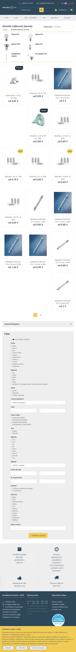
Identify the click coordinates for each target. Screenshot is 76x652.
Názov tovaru (15, 525)
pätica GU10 (15, 44)
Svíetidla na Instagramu (11, 609)
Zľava (13, 388)
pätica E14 (39, 34)
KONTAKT (67, 18)
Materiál (14, 370)
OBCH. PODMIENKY (30, 18)
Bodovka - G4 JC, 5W (38, 93)
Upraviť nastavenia (38, 648)
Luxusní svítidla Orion (60, 607)
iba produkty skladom (22, 339)
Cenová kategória (17, 399)
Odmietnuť (21, 648)
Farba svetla (15, 415)
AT (72, 3)
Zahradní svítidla (58, 604)
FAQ (44, 18)
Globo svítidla (57, 602)
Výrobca (14, 494)
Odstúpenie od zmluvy (10, 617)
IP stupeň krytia (16, 478)
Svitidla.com (56, 609)
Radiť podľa (48, 27)
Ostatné (13, 486)
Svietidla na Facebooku (14, 607)
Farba (13, 343)
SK (66, 3)
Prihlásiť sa (62, 10)
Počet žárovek (16, 470)
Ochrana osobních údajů (11, 615)
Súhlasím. (8, 648)
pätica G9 (38, 44)
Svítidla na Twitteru (9, 612)
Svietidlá (5, 29)
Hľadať (41, 10)
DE (69, 3)
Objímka (14, 437)
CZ (62, 3)
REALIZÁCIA (54, 18)
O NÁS (16, 18)
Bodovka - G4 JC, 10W (13, 176)
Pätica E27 (15, 34)
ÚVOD (7, 18)
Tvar (12, 428)
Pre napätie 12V (41, 54)
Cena (13, 407)
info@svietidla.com (47, 3)
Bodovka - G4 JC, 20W (37, 176)
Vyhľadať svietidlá (38, 535)
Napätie (13, 462)
